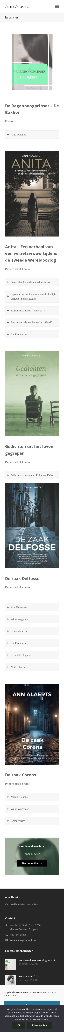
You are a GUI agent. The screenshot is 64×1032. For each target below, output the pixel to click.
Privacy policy (39, 1025)
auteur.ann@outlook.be (23, 940)
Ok (18, 1025)
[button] (57, 6)
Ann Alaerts (18, 6)
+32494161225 (18, 934)
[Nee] (59, 1018)
